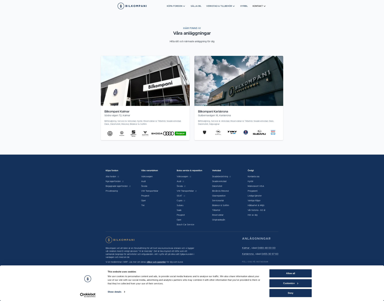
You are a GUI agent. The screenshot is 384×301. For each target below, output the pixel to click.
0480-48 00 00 (267, 248)
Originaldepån (218, 220)
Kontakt (258, 6)
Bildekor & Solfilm (220, 205)
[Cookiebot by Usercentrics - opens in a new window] (88, 295)
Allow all (290, 273)
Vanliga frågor (254, 201)
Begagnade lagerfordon (117, 186)
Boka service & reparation (189, 171)
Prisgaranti (253, 191)
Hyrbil (244, 6)
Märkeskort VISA (256, 186)
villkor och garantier (156, 262)
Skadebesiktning (220, 177)
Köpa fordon (174, 6)
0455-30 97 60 (269, 254)
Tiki (143, 205)
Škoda (144, 186)
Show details (114, 291)
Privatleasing (112, 191)
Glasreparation (219, 196)
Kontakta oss (254, 177)
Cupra (180, 201)
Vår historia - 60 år (257, 210)
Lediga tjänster (255, 196)
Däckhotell (217, 186)
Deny (290, 293)
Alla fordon (111, 177)
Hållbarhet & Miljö (256, 205)
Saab (179, 210)
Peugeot (145, 196)
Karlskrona (248, 254)
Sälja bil (196, 6)
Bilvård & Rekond (220, 191)
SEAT (180, 196)
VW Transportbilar (149, 191)
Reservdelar (218, 215)
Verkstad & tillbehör (219, 6)
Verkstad (216, 171)
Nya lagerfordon (113, 181)
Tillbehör (216, 210)
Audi (143, 181)
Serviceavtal (218, 201)
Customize (289, 283)
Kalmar (246, 248)
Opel (143, 201)
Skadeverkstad (219, 181)
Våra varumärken (149, 171)
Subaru (180, 205)
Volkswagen (147, 177)
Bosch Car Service (185, 225)
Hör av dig (252, 215)
